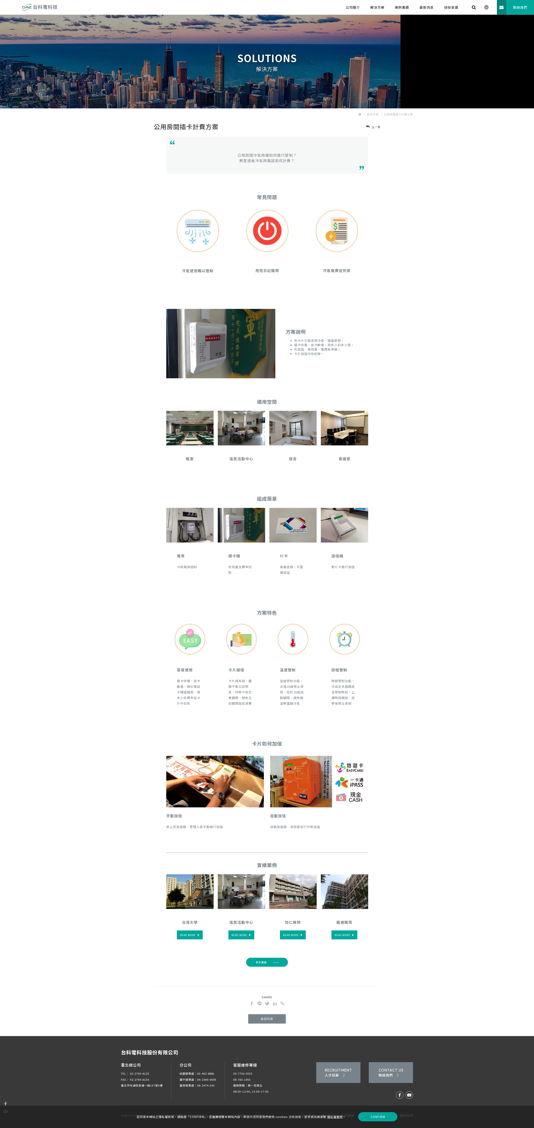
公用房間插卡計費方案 (398, 114)
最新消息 (426, 7)
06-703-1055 (242, 1080)
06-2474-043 (206, 1085)
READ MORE (189, 935)
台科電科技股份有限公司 (149, 1052)
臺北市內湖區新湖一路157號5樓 (142, 1085)
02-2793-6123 (135, 1073)
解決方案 (377, 7)
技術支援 (451, 7)
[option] (267, 61)
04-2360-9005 (206, 1080)
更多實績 (261, 962)
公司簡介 (353, 7)
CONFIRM (378, 1117)
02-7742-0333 (242, 1073)
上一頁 (375, 127)
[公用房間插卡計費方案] (251, 1003)
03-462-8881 (206, 1073)
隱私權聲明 (335, 1117)
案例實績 (402, 7)
